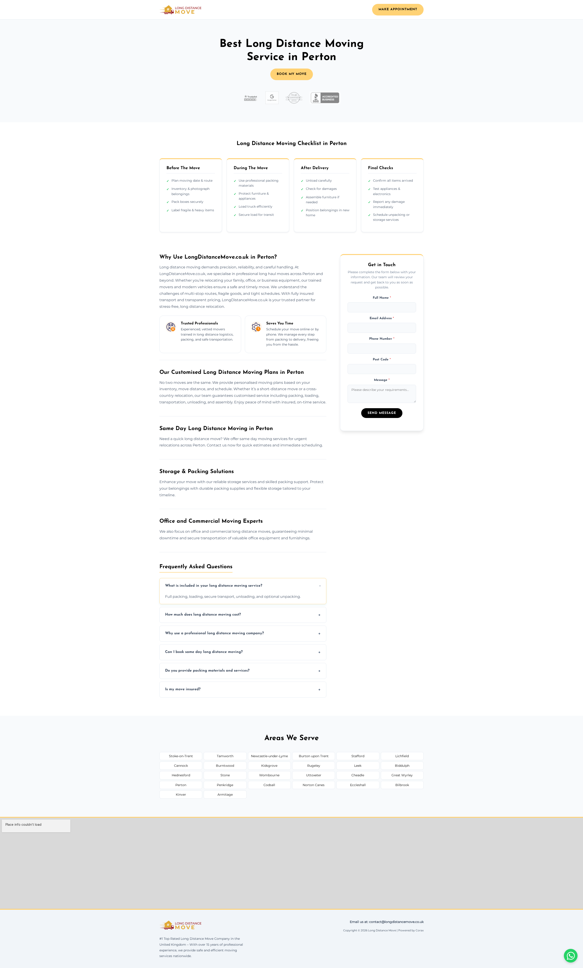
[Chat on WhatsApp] (571, 956)
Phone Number (381, 339)
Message (382, 380)
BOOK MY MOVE (292, 74)
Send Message (382, 413)
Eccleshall (358, 785)
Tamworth (225, 756)
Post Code (382, 359)
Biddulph (402, 766)
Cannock (181, 766)
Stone (225, 775)
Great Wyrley (402, 775)
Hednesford (181, 775)
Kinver (181, 794)
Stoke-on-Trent (181, 756)
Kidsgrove (269, 766)
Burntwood (225, 766)
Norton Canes (314, 785)
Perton (180, 785)
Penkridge (225, 785)
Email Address (382, 318)
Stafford (357, 756)
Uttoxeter (313, 775)
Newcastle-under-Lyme (269, 756)
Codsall (269, 785)
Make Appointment (397, 9)
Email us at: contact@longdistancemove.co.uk (387, 922)
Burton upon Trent (314, 756)
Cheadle (357, 775)
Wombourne (269, 775)
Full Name (382, 297)
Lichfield (402, 756)
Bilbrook (402, 785)
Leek (357, 766)
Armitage (225, 794)
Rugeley (313, 766)
